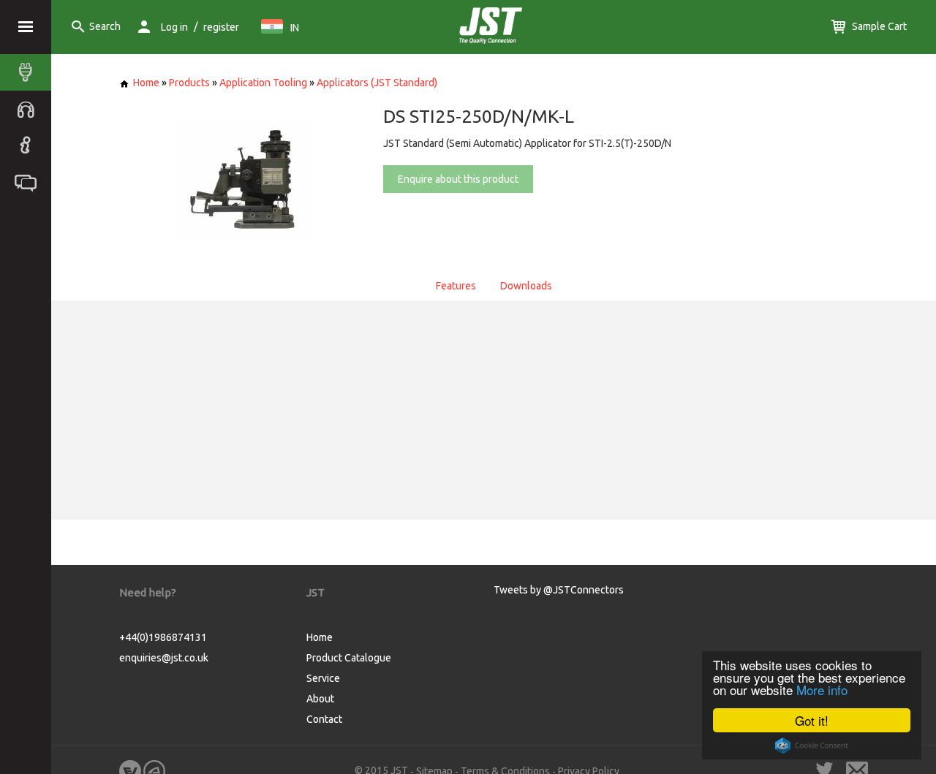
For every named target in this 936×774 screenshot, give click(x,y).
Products (189, 82)
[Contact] (29, 182)
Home (146, 82)
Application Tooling (263, 82)
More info (822, 689)
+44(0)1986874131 (163, 637)
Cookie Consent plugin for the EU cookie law (811, 745)
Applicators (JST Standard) (377, 82)
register (221, 27)
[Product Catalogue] (29, 72)
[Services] (29, 109)
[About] (29, 145)
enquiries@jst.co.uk (163, 658)
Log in (174, 27)
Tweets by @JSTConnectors (559, 590)
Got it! (812, 720)
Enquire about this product (458, 179)
